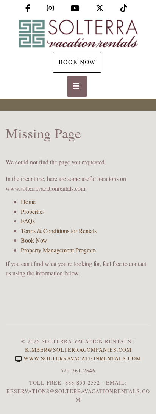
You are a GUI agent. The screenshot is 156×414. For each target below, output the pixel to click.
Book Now (77, 62)
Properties (33, 211)
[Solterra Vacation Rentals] (78, 33)
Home (28, 201)
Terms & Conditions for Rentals (59, 231)
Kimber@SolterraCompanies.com (78, 349)
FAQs (28, 221)
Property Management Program (58, 250)
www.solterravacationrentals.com (82, 358)
